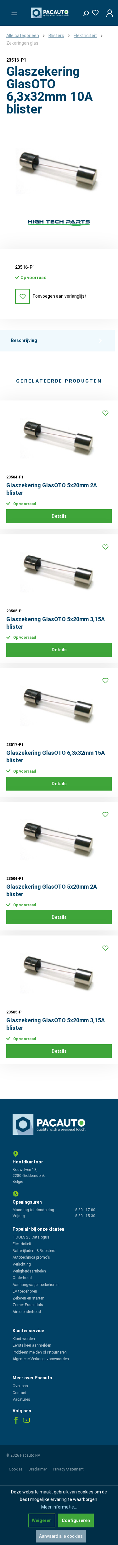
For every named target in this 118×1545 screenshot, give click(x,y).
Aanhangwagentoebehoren (36, 1285)
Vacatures (21, 1399)
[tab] (57, 340)
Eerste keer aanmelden (32, 1345)
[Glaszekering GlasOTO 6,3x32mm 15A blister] (59, 705)
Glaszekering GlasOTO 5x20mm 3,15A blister (55, 623)
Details (59, 516)
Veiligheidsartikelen (29, 1271)
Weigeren (42, 1520)
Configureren (76, 1520)
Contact (19, 1393)
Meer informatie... (59, 1506)
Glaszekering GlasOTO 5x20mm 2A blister (51, 489)
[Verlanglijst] (93, 11)
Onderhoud (22, 1278)
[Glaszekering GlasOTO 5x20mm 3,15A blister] (59, 572)
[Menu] (12, 12)
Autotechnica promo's (31, 1257)
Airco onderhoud (27, 1312)
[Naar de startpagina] (50, 13)
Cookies (16, 1469)
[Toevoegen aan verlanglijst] (105, 413)
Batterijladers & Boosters (34, 1251)
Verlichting (22, 1264)
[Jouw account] (108, 13)
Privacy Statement (68, 1469)
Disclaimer (38, 1469)
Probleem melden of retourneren (40, 1352)
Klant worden (24, 1339)
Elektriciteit (22, 1244)
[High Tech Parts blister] (59, 223)
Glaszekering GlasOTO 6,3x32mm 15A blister (55, 756)
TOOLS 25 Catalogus (31, 1237)
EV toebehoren (25, 1291)
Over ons (20, 1386)
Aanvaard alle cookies (61, 1536)
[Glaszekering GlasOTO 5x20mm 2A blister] (59, 438)
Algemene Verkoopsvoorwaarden (41, 1359)
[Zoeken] (84, 11)
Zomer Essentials (28, 1305)
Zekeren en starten (28, 1298)
